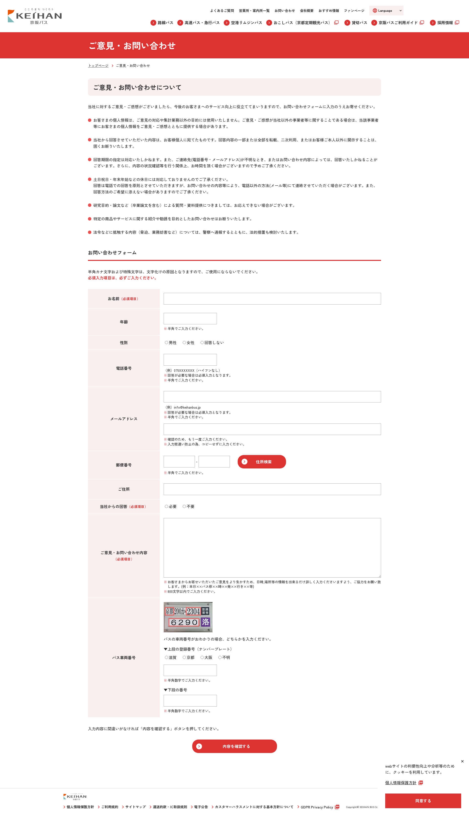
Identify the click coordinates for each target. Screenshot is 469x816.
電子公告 (201, 806)
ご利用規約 (109, 806)
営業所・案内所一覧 (254, 10)
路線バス (165, 22)
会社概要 (307, 10)
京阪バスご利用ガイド (398, 22)
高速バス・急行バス (202, 22)
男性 (173, 342)
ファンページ (354, 10)
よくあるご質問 (222, 10)
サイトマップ (135, 806)
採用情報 (445, 22)
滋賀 (173, 657)
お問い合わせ (285, 10)
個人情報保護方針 (80, 806)
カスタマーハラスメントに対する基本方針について (254, 806)
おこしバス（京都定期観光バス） (303, 22)
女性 (190, 342)
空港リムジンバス (246, 22)
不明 (226, 657)
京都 (190, 657)
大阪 (208, 657)
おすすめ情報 (329, 10)
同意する (423, 801)
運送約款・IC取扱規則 (170, 806)
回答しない (214, 342)
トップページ (98, 65)
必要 (173, 506)
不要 (190, 506)
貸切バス (359, 22)
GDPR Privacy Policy (317, 807)
